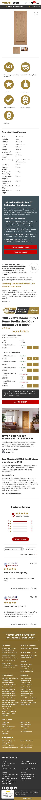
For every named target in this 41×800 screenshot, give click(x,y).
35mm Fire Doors (25, 696)
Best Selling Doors (26, 747)
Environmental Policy (27, 774)
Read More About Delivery (11, 493)
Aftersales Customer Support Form (9, 783)
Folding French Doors (27, 657)
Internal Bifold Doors (28, 645)
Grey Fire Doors (25, 683)
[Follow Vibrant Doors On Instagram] (8, 789)
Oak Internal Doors (8, 680)
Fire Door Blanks (25, 687)
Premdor (5, 733)
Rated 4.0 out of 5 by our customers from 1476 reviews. (8, 795)
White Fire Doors (25, 678)
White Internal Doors (8, 691)
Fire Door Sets (24, 667)
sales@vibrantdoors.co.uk (29, 763)
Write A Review (20, 539)
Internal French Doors (28, 652)
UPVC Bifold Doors (8, 650)
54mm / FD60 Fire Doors (28, 698)
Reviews (23, 780)
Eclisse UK (5, 725)
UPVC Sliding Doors (8, 668)
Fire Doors (24, 675)
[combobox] (28, 555)
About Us (23, 773)
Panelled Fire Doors (26, 694)
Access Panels (6, 707)
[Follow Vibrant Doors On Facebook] (4, 789)
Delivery (4, 773)
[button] (36, 14)
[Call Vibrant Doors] (25, 3)
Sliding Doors (6, 663)
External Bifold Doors (9, 648)
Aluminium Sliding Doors (10, 665)
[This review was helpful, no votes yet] (31, 588)
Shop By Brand (7, 719)
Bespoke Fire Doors (26, 741)
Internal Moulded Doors (9, 704)
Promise (12, 7)
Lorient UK (23, 729)
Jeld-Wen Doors (7, 729)
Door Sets (23, 661)
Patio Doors (6, 645)
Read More (6, 302)
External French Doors (9, 656)
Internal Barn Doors (8, 709)
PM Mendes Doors (26, 731)
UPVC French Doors (8, 660)
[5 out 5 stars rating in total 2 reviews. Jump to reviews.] (6, 328)
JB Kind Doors (24, 727)
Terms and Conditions (9, 778)
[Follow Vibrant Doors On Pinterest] (12, 789)
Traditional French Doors (28, 655)
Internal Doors (12, 278)
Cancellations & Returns (10, 774)
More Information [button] (21, 795)
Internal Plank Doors (8, 700)
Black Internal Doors (8, 687)
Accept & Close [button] (27, 798)
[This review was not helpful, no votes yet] (35, 588)
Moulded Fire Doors (26, 700)
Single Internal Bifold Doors (29, 648)
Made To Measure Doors (10, 747)
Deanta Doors (25, 722)
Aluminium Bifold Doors (9, 653)
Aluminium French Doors (10, 658)
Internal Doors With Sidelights (8, 714)
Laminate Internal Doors (10, 678)
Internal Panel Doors (8, 698)
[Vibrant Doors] (13, 3)
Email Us (10, 452)
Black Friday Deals (8, 745)
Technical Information (27, 776)
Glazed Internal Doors (9, 696)
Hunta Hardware (25, 725)
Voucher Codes (25, 778)
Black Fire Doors (25, 680)
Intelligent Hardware (8, 727)
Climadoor (5, 722)
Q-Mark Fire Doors (26, 745)
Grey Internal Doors (8, 689)
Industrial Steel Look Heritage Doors (8, 742)
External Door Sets (26, 669)
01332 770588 (12, 450)
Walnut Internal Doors (9, 685)
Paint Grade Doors (26, 691)
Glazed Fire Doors (26, 685)
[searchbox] (12, 549)
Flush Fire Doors (25, 689)
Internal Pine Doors (8, 683)
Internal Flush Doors (8, 694)
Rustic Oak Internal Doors (10, 702)
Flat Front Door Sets (26, 671)
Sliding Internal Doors (9, 711)
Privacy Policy (6, 780)
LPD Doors (19, 137)
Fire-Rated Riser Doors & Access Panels (28, 703)
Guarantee (5, 776)
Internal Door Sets (26, 664)
